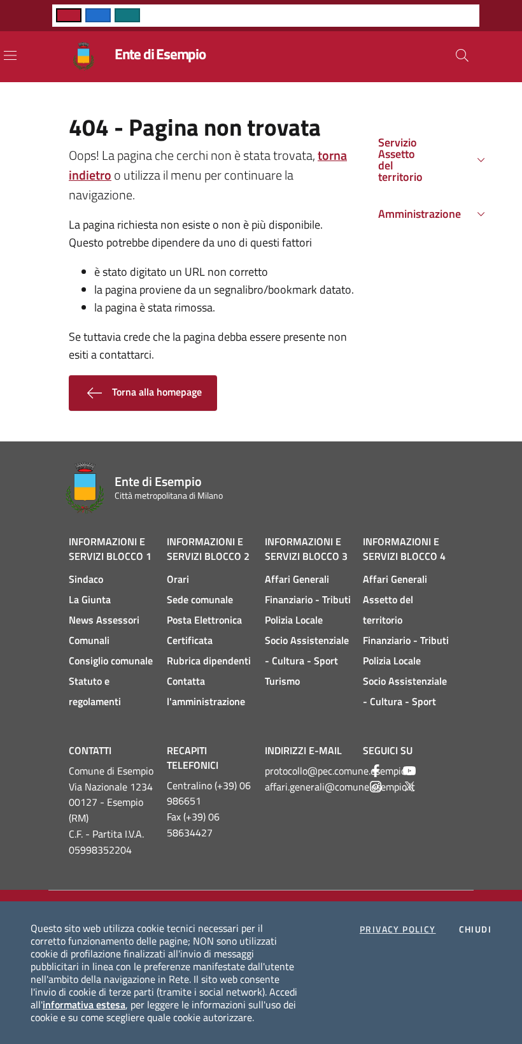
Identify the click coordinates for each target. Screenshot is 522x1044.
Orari (178, 579)
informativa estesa (84, 1004)
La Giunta (90, 599)
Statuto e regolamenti (95, 691)
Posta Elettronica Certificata (204, 630)
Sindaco (86, 579)
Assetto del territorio (388, 609)
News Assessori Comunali (104, 630)
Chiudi (475, 929)
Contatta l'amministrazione (206, 691)
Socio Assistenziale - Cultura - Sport (307, 650)
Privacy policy (398, 929)
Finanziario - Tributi (308, 599)
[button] (462, 55)
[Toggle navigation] (10, 55)
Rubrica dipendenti (209, 660)
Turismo (282, 681)
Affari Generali (297, 579)
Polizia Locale (294, 619)
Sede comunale (200, 599)
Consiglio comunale (111, 660)
